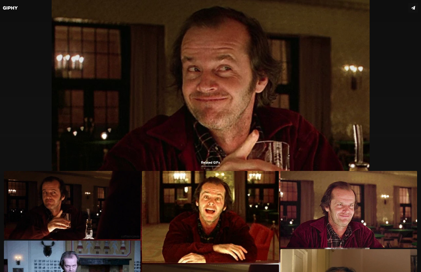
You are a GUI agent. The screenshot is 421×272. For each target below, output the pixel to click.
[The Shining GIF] (210, 136)
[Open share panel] (413, 8)
